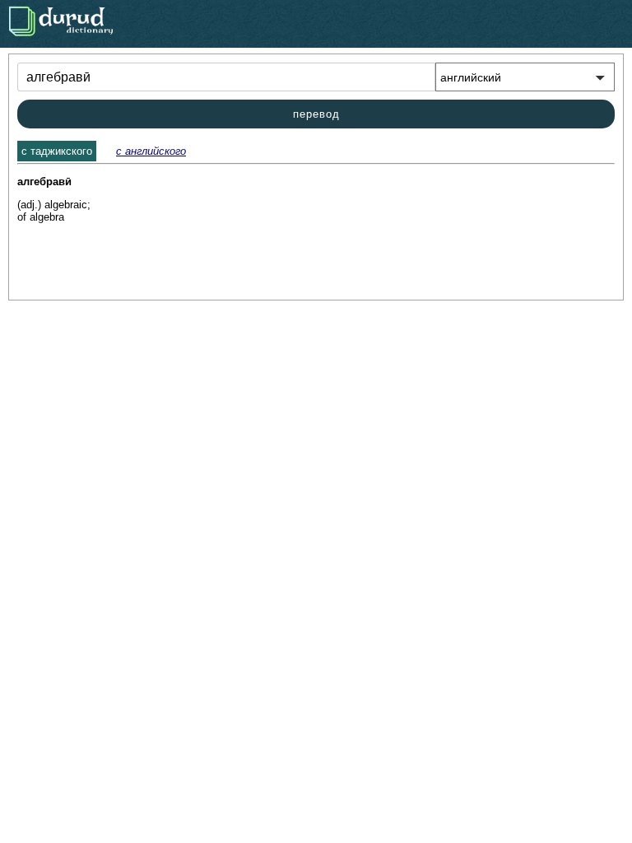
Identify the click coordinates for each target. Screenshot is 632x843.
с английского (151, 151)
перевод (316, 114)
